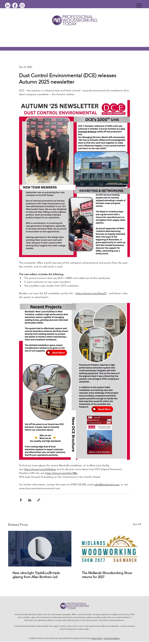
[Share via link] (38, 500)
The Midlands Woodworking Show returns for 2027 (107, 575)
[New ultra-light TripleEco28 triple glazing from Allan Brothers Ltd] (39, 549)
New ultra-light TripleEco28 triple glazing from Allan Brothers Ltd (36, 575)
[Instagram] (22, 5)
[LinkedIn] (7, 5)
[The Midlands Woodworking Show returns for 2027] (109, 549)
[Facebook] (15, 5)
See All (137, 524)
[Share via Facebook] (21, 500)
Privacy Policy (96, 638)
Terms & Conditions (112, 638)
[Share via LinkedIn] (29, 500)
